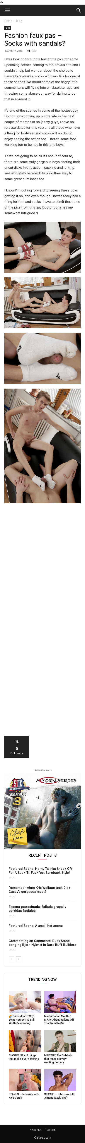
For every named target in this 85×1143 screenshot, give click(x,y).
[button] (7, 10)
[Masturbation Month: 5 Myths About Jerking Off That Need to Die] (60, 1002)
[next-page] (18, 959)
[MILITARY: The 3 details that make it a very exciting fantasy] (60, 1041)
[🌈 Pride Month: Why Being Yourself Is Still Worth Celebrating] (25, 1002)
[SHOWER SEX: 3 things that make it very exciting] (25, 1041)
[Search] (79, 10)
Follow (17, 737)
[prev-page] (11, 959)
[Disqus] (42, 567)
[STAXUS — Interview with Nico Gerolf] (25, 1080)
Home (8, 21)
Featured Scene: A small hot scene (36, 926)
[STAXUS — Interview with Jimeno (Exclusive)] (60, 1080)
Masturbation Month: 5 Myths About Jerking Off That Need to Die (59, 1020)
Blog (19, 21)
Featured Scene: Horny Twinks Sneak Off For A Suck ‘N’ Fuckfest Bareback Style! (41, 871)
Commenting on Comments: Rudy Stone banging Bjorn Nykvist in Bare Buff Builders (42, 943)
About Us (35, 1130)
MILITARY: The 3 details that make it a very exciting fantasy (58, 1059)
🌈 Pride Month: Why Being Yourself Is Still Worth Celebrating (21, 1020)
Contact (50, 1130)
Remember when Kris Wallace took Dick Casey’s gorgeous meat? (39, 890)
